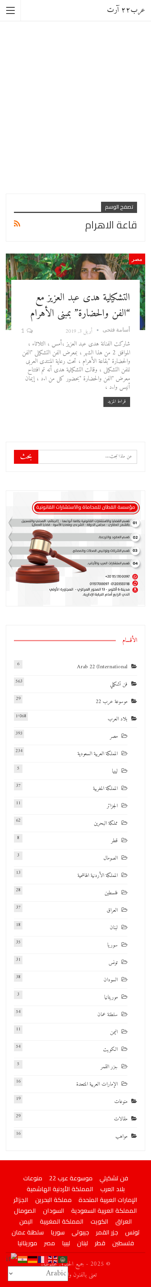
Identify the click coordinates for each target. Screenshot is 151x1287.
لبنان (114, 928)
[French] (43, 1259)
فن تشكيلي (118, 684)
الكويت (110, 1049)
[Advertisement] (75, 106)
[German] (33, 1259)
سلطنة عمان (107, 1015)
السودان (110, 980)
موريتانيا (111, 997)
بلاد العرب (117, 719)
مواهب (121, 1136)
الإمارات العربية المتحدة (97, 1084)
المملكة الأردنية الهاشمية (97, 875)
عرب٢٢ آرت (126, 10)
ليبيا (115, 771)
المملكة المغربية (105, 788)
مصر (137, 258)
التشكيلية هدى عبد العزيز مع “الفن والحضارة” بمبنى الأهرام (80, 306)
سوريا (112, 945)
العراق (112, 910)
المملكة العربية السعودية (97, 754)
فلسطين (111, 893)
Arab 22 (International (102, 667)
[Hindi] (23, 1259)
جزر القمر (109, 1067)
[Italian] (12, 1259)
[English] (53, 1259)
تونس (113, 962)
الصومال (110, 858)
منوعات (120, 1102)
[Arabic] (63, 1259)
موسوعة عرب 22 (111, 701)
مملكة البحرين (106, 823)
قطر (114, 841)
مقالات (120, 1119)
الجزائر (112, 806)
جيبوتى (80, 1232)
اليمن (114, 1032)
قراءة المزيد (117, 402)
